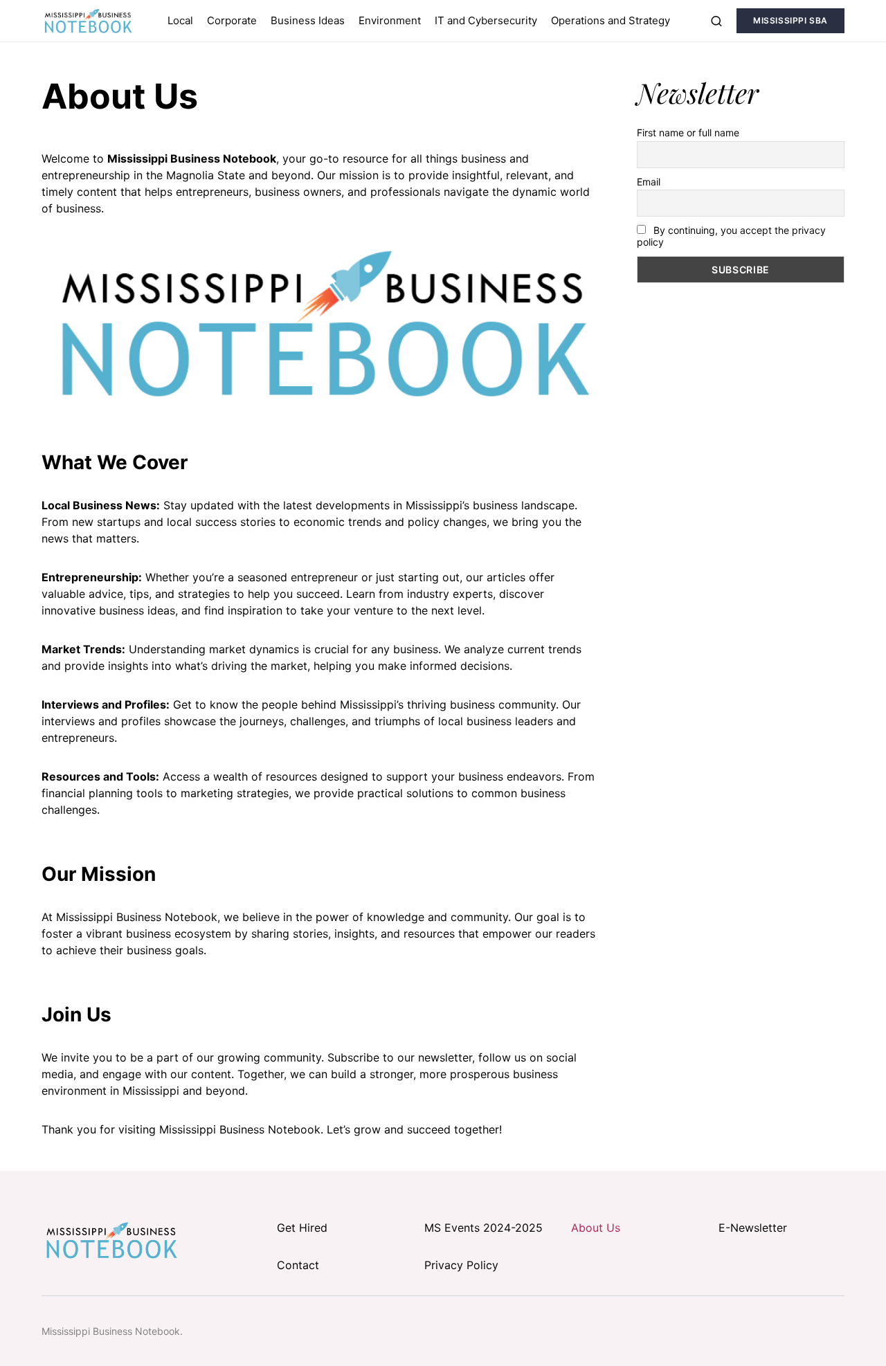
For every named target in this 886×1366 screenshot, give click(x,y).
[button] (716, 21)
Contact (298, 1265)
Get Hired (302, 1228)
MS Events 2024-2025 (483, 1228)
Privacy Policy (461, 1265)
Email (648, 182)
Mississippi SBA (790, 20)
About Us (595, 1228)
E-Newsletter (752, 1228)
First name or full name (688, 132)
